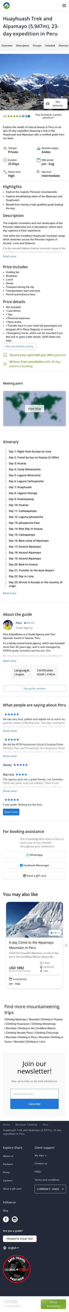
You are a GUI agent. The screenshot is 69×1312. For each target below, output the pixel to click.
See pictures (58, 103)
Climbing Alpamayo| (16, 1019)
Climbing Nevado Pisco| (20, 1032)
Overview (6, 45)
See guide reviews (34, 688)
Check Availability (53, 1304)
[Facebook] (6, 1219)
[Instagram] (15, 1219)
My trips (39, 1155)
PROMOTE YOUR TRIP (20, 1238)
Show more (10, 731)
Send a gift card (12, 1188)
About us (8, 1156)
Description (22, 45)
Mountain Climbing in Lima (29, 1041)
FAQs (38, 1171)
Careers (7, 1180)
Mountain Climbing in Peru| (22, 1037)
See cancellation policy (19, 346)
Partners (8, 1164)
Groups (37, 45)
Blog (5, 1210)
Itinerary (63, 45)
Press (6, 1172)
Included (50, 45)
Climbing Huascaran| (18, 1023)
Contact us (41, 1163)
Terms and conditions (47, 1179)
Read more (9, 256)
